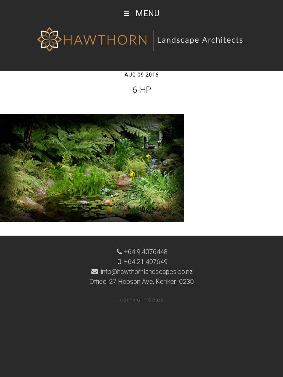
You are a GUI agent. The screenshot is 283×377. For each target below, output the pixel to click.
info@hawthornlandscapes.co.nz (146, 271)
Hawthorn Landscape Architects (141, 39)
